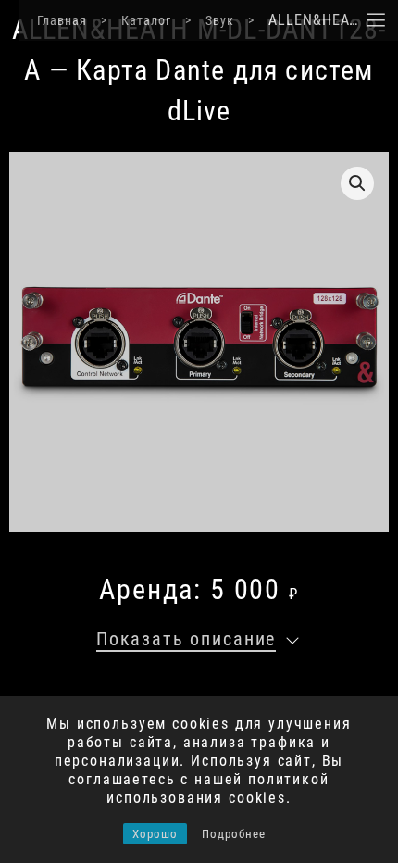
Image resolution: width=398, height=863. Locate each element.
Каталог (146, 20)
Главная (62, 20)
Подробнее (234, 834)
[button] (357, 183)
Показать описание (186, 639)
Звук (219, 20)
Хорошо (155, 834)
